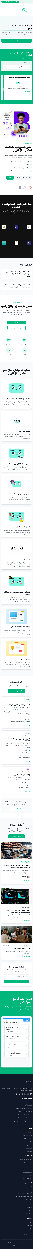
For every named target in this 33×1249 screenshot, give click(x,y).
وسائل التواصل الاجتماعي (26, 1138)
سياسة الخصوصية (21, 1243)
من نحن (30, 1222)
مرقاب (30, 1175)
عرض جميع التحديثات (17, 691)
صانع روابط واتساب (27, 1172)
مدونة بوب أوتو (28, 1211)
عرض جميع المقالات (17, 836)
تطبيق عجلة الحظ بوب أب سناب (24, 1114)
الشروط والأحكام (11, 1243)
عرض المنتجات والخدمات (23, 178)
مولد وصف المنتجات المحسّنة (25, 1169)
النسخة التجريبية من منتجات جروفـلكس (23, 1121)
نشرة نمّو (30, 1166)
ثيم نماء (30, 1102)
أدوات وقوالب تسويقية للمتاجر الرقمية (23, 1193)
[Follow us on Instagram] (19, 1094)
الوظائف (30, 1228)
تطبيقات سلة (29, 1148)
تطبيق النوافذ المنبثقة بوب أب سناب (19, 77)
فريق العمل (29, 1225)
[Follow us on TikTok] (16, 1094)
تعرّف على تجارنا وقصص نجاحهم (18, 235)
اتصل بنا (30, 1231)
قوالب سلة (29, 1151)
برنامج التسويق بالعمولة (26, 1124)
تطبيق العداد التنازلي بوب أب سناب (24, 1111)
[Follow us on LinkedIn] (25, 1094)
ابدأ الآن (16, 41)
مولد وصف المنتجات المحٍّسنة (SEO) (23, 1196)
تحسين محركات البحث (27, 1135)
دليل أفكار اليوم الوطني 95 (26, 1162)
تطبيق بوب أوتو (28, 1105)
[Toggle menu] (2, 9)
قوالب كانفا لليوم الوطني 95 (26, 1159)
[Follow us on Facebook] (31, 1094)
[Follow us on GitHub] (22, 1094)
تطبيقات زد (29, 1145)
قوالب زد (30, 1142)
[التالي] (4, 89)
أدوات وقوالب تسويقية (27, 1178)
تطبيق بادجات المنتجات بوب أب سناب (23, 1118)
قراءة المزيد (27, 726)
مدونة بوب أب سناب (27, 1214)
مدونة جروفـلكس (28, 1207)
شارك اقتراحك (17, 809)
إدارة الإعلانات (29, 1132)
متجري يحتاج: (27, 62)
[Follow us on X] (28, 1094)
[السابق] (29, 89)
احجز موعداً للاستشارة (27, 1235)
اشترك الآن (16, 981)
